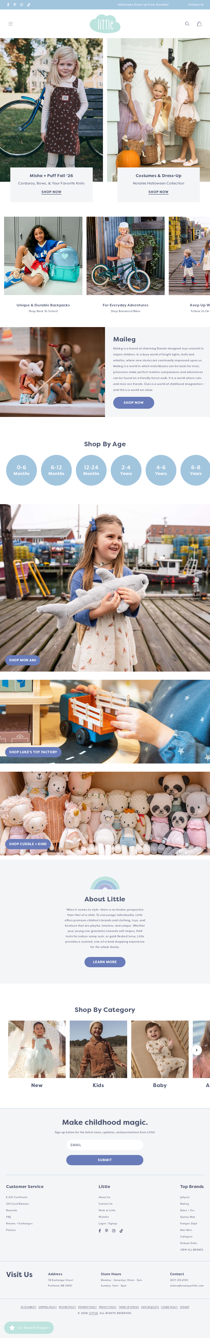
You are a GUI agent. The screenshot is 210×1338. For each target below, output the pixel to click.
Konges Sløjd (188, 1223)
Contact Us (196, 4)
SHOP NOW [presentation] (51, 192)
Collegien (186, 1236)
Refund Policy (67, 1307)
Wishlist (104, 1217)
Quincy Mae (187, 1217)
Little (93, 1313)
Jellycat (185, 1197)
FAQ (8, 1217)
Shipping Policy (47, 1307)
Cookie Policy (169, 1307)
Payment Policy (87, 1307)
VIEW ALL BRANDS (191, 1249)
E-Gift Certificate (17, 1197)
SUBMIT (105, 1160)
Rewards (11, 1210)
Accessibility (29, 1307)
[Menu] (10, 23)
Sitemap (184, 1307)
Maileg (184, 1203)
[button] (187, 23)
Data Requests (150, 1307)
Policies (11, 1230)
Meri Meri (186, 1230)
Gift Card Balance (17, 1203)
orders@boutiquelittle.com (187, 1285)
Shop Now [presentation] (158, 192)
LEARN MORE (105, 962)
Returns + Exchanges (19, 1223)
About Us (105, 1197)
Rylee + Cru (187, 1210)
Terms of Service (129, 1307)
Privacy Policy (108, 1307)
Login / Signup (108, 1223)
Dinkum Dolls (188, 1243)
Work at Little (107, 1210)
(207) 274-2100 (179, 1280)
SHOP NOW (134, 403)
